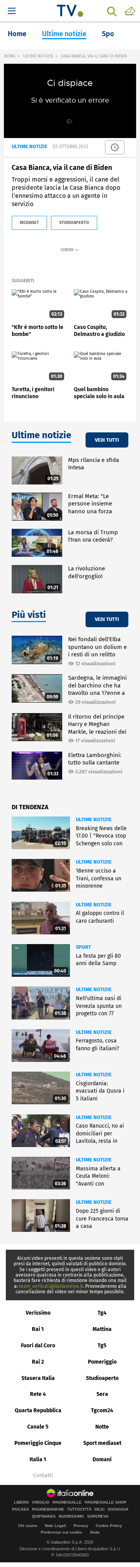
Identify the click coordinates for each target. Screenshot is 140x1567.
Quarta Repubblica (38, 1410)
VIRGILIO (40, 1502)
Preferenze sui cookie (61, 1532)
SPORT (83, 947)
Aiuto (95, 1532)
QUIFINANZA (44, 1516)
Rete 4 (38, 1394)
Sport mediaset (102, 1443)
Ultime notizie (64, 34)
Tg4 (102, 1313)
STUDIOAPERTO (74, 222)
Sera (102, 1394)
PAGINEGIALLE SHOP (105, 1502)
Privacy (81, 1525)
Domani (102, 1459)
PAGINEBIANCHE (48, 1509)
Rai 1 (38, 1329)
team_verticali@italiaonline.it (51, 1286)
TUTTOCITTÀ (79, 1509)
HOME (10, 56)
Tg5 (102, 1345)
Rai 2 (38, 1362)
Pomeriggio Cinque (37, 1443)
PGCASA (20, 1509)
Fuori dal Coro (38, 1345)
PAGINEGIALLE (67, 1502)
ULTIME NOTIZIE (38, 56)
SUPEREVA (97, 1516)
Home (17, 34)
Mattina (102, 1329)
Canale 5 (38, 1427)
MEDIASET (29, 222)
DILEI (99, 1509)
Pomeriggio (102, 1362)
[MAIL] (130, 10)
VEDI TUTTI (107, 440)
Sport (111, 34)
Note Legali (55, 1525)
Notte (102, 1427)
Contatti (43, 1476)
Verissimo (38, 1313)
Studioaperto (102, 1378)
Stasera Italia (38, 1378)
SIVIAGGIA (118, 1509)
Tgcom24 (102, 1410)
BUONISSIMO (71, 1516)
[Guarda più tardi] (114, 147)
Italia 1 (38, 1459)
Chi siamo (27, 1525)
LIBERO (21, 1502)
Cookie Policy (109, 1525)
